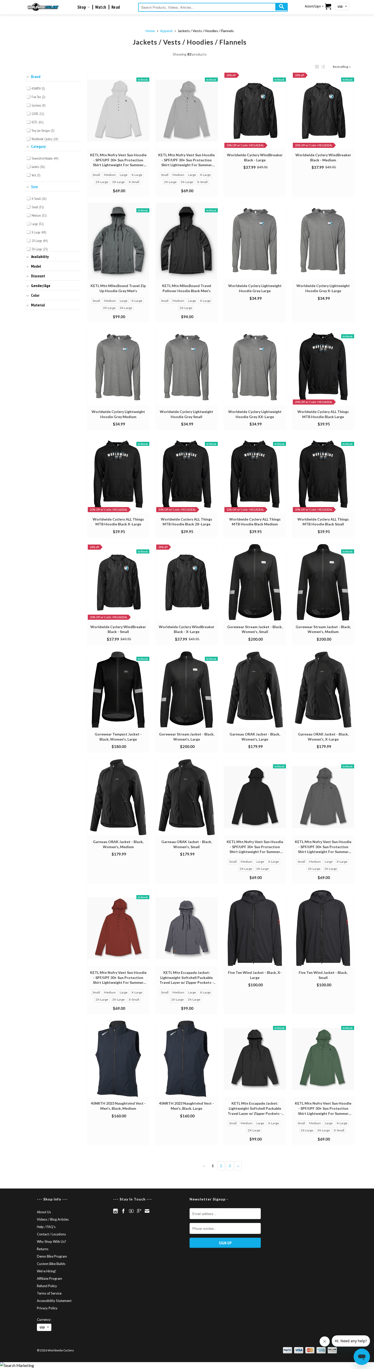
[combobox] (213, 7)
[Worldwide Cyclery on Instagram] (115, 1211)
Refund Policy (47, 1286)
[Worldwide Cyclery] (43, 7)
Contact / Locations (51, 1234)
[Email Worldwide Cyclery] (147, 1211)
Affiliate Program (49, 1278)
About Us (44, 1212)
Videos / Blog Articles (53, 1219)
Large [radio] (123, 175)
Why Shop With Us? (51, 1241)
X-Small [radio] (134, 182)
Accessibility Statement (54, 1301)
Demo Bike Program (52, 1256)
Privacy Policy (47, 1308)
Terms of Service (49, 1293)
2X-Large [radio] (102, 182)
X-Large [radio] (137, 175)
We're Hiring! (46, 1271)
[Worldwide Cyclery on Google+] (139, 1211)
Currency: (44, 1320)
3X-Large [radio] (118, 182)
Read (115, 7)
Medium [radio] (110, 175)
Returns (42, 1249)
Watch (100, 7)
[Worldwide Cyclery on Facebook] (123, 1211)
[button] (317, 66)
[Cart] (328, 6)
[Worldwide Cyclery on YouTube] (131, 1211)
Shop (82, 7)
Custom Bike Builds (51, 1264)
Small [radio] (96, 175)
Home (150, 31)
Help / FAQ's (46, 1227)
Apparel (166, 31)
